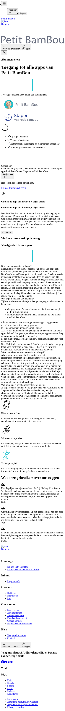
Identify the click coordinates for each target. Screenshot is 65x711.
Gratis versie (13, 610)
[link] (32, 675)
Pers (9, 598)
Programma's (13, 581)
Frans (10, 688)
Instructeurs (12, 595)
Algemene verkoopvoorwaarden (22, 704)
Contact (11, 638)
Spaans (10, 685)
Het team (11, 593)
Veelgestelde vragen (16, 635)
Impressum (12, 699)
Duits (9, 680)
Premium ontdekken (11, 49)
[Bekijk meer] (7, 177)
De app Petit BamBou (17, 567)
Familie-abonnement (17, 618)
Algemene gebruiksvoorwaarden (22, 701)
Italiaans (11, 691)
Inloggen (26, 49)
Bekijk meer (7, 174)
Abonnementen (14, 612)
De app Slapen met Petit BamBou (23, 569)
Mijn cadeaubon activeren (13, 188)
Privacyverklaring (15, 707)
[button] (32, 281)
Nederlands (12, 694)
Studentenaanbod (15, 615)
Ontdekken (7, 232)
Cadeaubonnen (14, 621)
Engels (10, 683)
